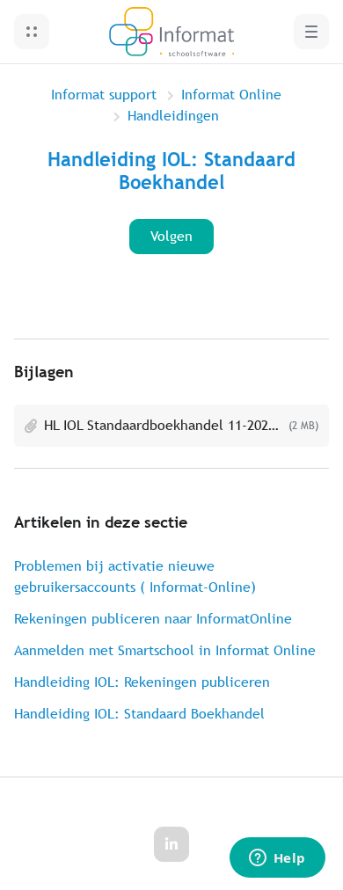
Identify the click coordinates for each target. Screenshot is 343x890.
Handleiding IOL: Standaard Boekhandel (139, 713)
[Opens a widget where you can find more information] (277, 859)
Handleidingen (173, 115)
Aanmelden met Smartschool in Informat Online (165, 650)
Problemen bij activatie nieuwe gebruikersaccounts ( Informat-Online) (135, 576)
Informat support (104, 94)
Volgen (171, 236)
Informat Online (231, 94)
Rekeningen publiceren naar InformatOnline (153, 618)
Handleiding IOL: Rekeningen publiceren (142, 682)
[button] (31, 31)
